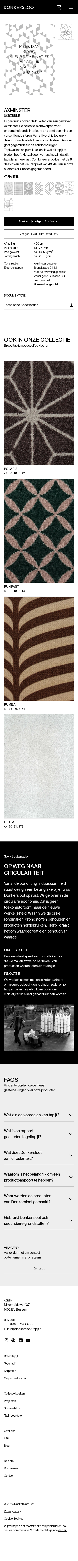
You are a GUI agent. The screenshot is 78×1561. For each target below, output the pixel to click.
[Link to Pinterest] (13, 1340)
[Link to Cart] (59, 7)
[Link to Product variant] (8, 188)
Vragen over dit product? (39, 233)
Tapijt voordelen (13, 1415)
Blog (7, 1445)
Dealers (9, 1461)
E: (23, 1329)
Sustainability (12, 1408)
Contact (39, 1268)
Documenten (11, 1468)
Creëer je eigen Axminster (39, 221)
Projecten (10, 1400)
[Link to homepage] (20, 7)
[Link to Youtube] (28, 1340)
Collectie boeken (14, 1393)
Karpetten (10, 1370)
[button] (71, 7)
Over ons (9, 1431)
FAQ (6, 1438)
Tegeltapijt (10, 1363)
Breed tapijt (11, 1356)
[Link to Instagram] (6, 1340)
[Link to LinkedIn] (20, 1340)
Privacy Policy (12, 1511)
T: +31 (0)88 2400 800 (19, 1324)
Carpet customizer (15, 1378)
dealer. (62, 1530)
